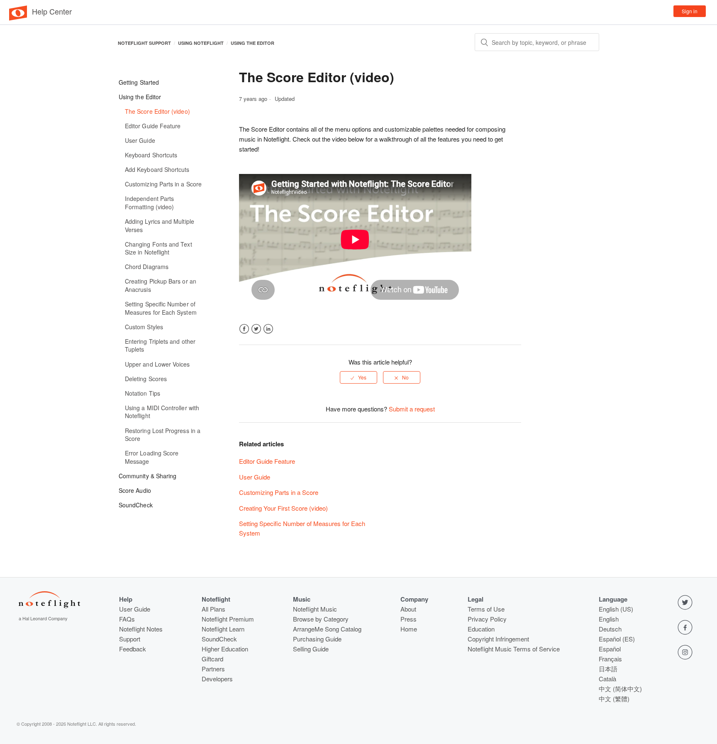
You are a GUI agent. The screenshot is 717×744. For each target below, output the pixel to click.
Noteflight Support (144, 43)
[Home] (18, 18)
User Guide (254, 476)
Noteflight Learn (223, 628)
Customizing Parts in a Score (278, 492)
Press (408, 618)
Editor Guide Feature (267, 461)
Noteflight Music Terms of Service (514, 648)
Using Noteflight (201, 43)
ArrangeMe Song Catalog (327, 628)
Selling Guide (311, 648)
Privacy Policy (487, 618)
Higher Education (225, 648)
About (408, 608)
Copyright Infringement (498, 638)
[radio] (358, 377)
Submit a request (412, 408)
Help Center (52, 11)
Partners (213, 668)
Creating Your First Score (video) (283, 508)
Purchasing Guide (317, 638)
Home (408, 628)
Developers (217, 678)
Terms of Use (486, 608)
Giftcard (212, 658)
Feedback (132, 648)
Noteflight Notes (141, 628)
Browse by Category (321, 618)
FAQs (127, 618)
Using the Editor (252, 43)
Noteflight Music (315, 608)
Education (481, 628)
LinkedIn (268, 329)
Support (129, 638)
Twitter (256, 329)
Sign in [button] (689, 11)
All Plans (213, 608)
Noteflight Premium (228, 618)
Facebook (244, 329)
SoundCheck (219, 638)
